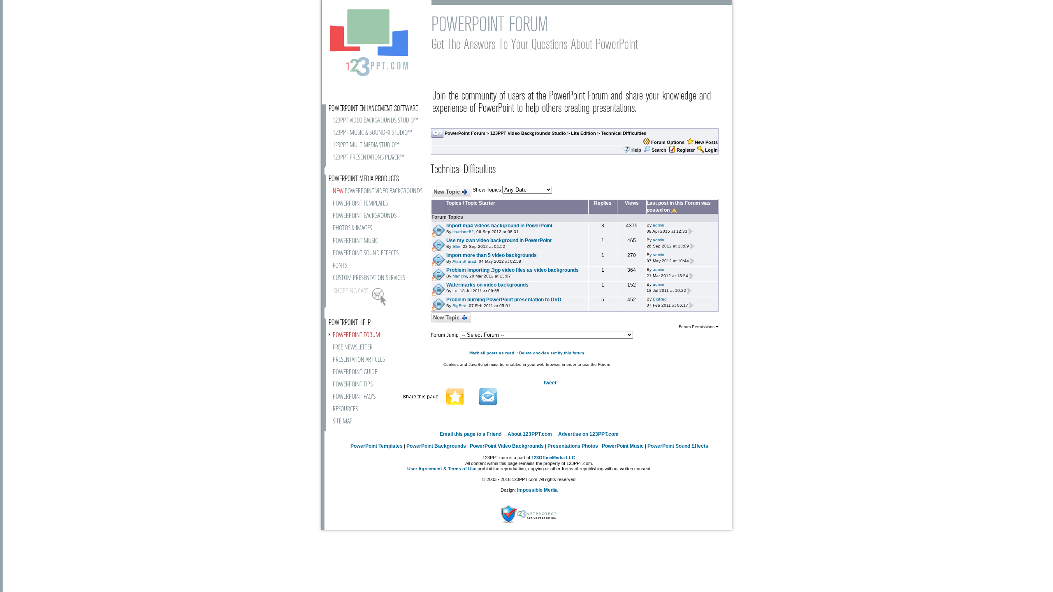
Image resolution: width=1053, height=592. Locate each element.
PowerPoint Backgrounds (436, 446)
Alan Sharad (464, 261)
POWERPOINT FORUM (356, 335)
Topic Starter (480, 203)
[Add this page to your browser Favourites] (455, 396)
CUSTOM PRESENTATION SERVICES (369, 278)
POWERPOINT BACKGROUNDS (365, 216)
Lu (454, 291)
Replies (603, 203)
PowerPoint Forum (465, 133)
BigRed (459, 305)
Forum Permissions (697, 326)
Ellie (456, 246)
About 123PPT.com (530, 434)
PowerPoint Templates (376, 446)
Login (711, 150)
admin (658, 225)
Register (686, 150)
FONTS (340, 266)
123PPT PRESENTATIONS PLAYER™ (368, 158)
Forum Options (667, 142)
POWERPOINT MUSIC (355, 241)
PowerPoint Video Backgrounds (507, 446)
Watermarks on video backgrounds (487, 285)
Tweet (550, 383)
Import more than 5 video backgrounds (491, 255)
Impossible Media (537, 490)
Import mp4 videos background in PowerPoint (499, 226)
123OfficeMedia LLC (553, 457)
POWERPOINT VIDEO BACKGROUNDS (377, 191)
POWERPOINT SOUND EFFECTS (366, 253)
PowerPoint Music (623, 446)
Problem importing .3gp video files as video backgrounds (512, 270)
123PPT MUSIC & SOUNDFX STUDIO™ (372, 133)
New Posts (706, 142)
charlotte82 (463, 231)
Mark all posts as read (491, 353)
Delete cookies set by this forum (551, 353)
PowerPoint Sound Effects (677, 446)
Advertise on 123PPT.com (588, 434)
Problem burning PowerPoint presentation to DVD (503, 300)
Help (636, 150)
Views (632, 203)
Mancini (459, 276)
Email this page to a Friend (470, 434)
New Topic (447, 192)
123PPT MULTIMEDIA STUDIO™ (366, 145)
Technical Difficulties (623, 133)
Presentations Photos (572, 446)
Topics (454, 203)
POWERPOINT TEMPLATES (360, 204)
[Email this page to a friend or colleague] (488, 396)
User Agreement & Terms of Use (441, 468)
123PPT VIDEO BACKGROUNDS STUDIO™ (375, 121)
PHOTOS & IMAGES (352, 228)
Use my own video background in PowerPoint (499, 240)
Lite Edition (583, 133)
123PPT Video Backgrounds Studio (528, 133)
